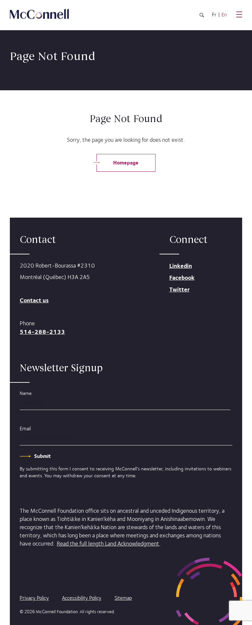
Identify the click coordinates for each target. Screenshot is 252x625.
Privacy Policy (34, 598)
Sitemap (123, 598)
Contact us (34, 300)
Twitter (179, 289)
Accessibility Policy (81, 598)
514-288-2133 (42, 331)
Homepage (125, 163)
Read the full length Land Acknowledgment (108, 543)
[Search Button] (202, 16)
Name (26, 393)
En (224, 14)
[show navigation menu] (239, 14)
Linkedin (180, 265)
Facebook (182, 277)
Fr (214, 14)
